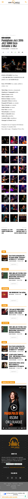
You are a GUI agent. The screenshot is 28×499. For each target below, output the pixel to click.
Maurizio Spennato (12, 314)
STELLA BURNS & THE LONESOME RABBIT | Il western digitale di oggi (20, 231)
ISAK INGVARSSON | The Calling (17, 293)
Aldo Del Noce (11, 294)
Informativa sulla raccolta (9, 497)
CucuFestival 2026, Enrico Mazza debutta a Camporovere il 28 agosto (16, 364)
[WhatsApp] (15, 52)
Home (3, 35)
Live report (13, 485)
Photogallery (13, 35)
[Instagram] (12, 477)
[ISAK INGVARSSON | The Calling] (5, 295)
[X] (11, 52)
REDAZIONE (13, 487)
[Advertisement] (14, 19)
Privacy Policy (10, 464)
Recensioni (15, 483)
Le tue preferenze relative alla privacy (15, 493)
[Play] (3, 428)
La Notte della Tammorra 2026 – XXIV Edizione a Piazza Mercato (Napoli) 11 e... (17, 356)
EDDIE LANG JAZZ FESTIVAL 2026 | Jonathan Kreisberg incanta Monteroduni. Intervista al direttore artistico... (17, 275)
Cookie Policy (18, 464)
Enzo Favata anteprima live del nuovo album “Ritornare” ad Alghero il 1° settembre (17, 257)
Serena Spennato (6, 48)
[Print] (22, 52)
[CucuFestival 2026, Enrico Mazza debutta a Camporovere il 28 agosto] (5, 365)
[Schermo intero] (24, 428)
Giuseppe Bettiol (12, 368)
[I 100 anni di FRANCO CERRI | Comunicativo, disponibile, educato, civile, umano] (5, 312)
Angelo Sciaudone (12, 280)
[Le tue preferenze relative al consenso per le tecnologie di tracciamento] (25, 496)
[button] (2, 2)
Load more (13, 264)
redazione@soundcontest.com (17, 467)
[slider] (13, 428)
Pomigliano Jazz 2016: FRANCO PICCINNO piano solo (7, 231)
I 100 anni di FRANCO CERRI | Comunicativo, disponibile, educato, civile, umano (16, 311)
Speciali (8, 485)
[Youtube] (20, 478)
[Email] (18, 52)
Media (7, 35)
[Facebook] (8, 52)
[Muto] (22, 428)
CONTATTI (14, 488)
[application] (14, 408)
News (5, 483)
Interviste (21, 483)
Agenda (9, 483)
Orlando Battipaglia (12, 261)
